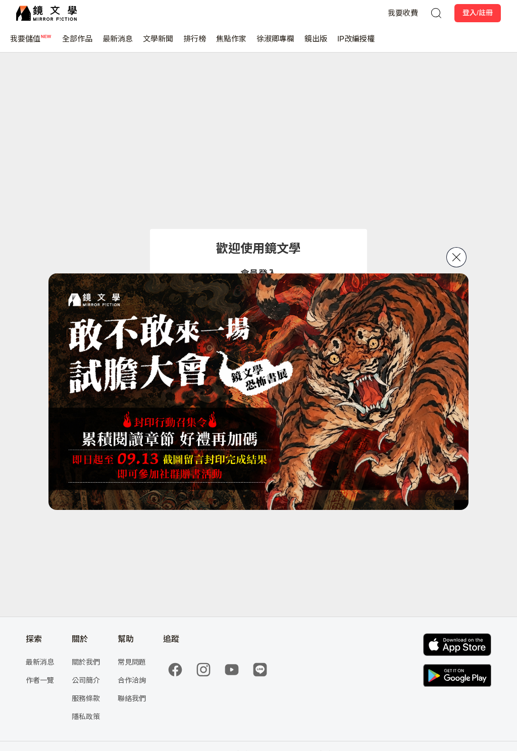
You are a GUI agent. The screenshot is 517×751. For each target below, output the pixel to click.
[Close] (456, 257)
